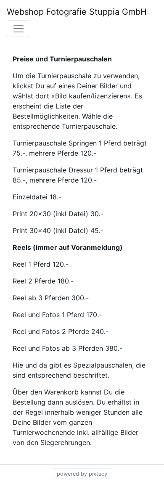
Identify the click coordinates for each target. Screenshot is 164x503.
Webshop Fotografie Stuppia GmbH (77, 12)
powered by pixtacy (82, 474)
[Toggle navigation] (18, 28)
